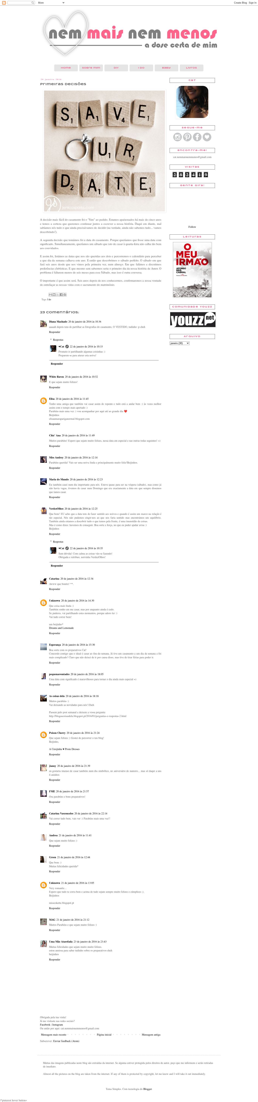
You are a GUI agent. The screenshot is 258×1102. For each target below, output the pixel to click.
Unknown (54, 600)
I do (141, 68)
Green (52, 857)
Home (66, 68)
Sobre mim (91, 68)
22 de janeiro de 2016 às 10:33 (86, 346)
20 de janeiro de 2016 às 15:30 (78, 644)
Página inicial (104, 1034)
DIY (116, 68)
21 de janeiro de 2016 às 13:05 (77, 883)
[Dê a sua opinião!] (54, 294)
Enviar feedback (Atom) (66, 1041)
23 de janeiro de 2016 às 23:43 (90, 941)
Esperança (55, 645)
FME (52, 791)
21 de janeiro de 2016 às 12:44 (73, 857)
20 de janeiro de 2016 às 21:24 (83, 733)
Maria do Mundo (59, 479)
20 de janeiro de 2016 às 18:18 (82, 696)
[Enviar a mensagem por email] (50, 294)
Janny (52, 766)
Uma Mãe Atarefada (61, 941)
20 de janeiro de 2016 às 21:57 (72, 791)
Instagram (57, 1024)
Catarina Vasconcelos (61, 813)
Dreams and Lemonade (61, 628)
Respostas (58, 339)
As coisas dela (57, 696)
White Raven (56, 377)
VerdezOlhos (56, 509)
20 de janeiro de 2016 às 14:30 (77, 600)
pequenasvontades (59, 674)
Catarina (54, 579)
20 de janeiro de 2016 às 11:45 (72, 398)
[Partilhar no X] (57, 294)
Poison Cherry (57, 733)
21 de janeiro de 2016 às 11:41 (75, 835)
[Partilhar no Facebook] (61, 294)
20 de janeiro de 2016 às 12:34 (76, 578)
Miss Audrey (56, 457)
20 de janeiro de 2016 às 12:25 (81, 508)
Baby (166, 68)
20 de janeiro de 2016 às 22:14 (90, 813)
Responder (54, 332)
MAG (52, 920)
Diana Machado (58, 321)
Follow (192, 227)
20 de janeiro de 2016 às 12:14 (81, 457)
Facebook (45, 1024)
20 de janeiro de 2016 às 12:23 (86, 479)
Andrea (53, 835)
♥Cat (61, 346)
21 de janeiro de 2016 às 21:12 (72, 919)
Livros (191, 68)
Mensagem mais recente (53, 1034)
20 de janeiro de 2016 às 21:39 (73, 766)
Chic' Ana (55, 435)
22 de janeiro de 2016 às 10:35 (86, 548)
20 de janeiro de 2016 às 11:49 (78, 435)
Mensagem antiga (151, 1034)
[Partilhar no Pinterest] (65, 294)
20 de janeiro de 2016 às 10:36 (84, 321)
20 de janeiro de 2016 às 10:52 (81, 376)
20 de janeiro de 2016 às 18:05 (87, 674)
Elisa (52, 399)
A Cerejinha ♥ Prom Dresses (64, 749)
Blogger (147, 1089)
